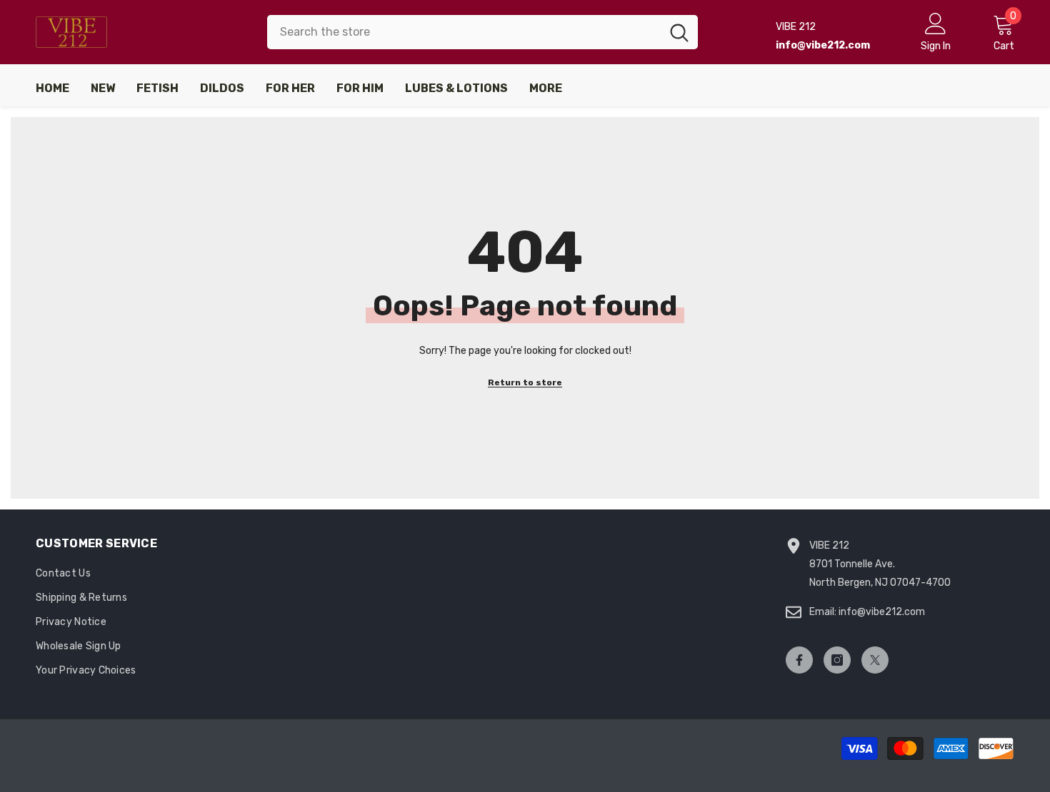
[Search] (482, 32)
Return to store (525, 382)
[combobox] (464, 32)
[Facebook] (799, 660)
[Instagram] (837, 660)
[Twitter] (875, 660)
